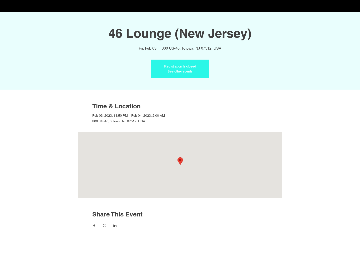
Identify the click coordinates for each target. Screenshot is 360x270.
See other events (180, 71)
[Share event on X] (104, 225)
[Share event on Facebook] (94, 225)
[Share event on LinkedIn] (115, 225)
